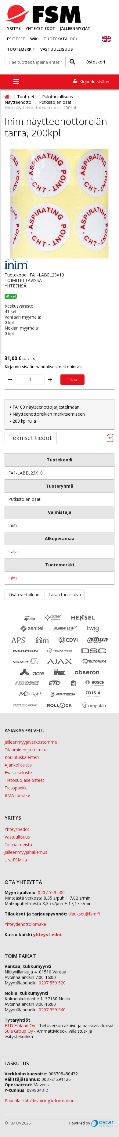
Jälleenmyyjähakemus (26, 852)
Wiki (34, 39)
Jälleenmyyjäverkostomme (31, 742)
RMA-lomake (17, 795)
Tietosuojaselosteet (24, 780)
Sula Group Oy (19, 1031)
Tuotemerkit (21, 49)
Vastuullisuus (56, 49)
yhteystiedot (47, 934)
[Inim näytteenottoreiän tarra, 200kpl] (59, 203)
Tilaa (72, 379)
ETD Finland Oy (20, 1025)
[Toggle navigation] (16, 82)
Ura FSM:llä (16, 860)
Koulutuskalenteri (22, 757)
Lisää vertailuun (24, 594)
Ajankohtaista (18, 765)
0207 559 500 (51, 892)
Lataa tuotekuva (65, 594)
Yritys (14, 28)
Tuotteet (26, 96)
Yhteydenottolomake (25, 924)
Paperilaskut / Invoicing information (39, 1100)
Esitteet (16, 39)
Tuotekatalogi (60, 39)
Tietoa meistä (18, 844)
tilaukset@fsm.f (84, 914)
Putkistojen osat (56, 102)
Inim (12, 578)
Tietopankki (16, 788)
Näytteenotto (19, 102)
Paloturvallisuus (58, 96)
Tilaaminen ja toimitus (27, 750)
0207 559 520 (52, 983)
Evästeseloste (18, 772)
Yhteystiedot (40, 28)
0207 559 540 (52, 1009)
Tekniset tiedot (30, 438)
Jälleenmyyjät (75, 28)
